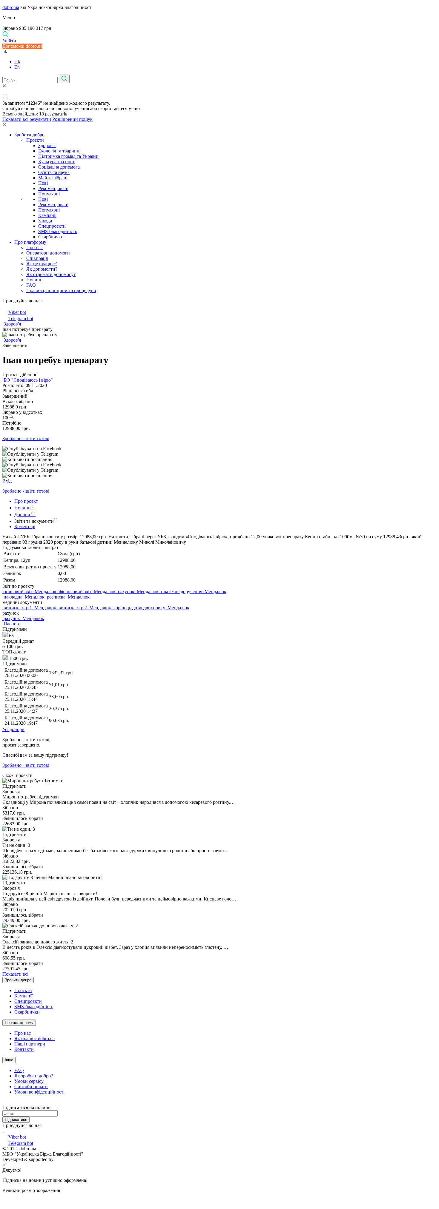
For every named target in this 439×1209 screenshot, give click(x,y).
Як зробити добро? (33, 1075)
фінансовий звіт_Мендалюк (87, 591)
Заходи (45, 220)
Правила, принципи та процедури (61, 290)
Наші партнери (29, 1043)
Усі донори (13, 729)
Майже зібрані (52, 177)
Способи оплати (31, 1086)
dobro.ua (10, 7)
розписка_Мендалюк (68, 596)
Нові (43, 183)
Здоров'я (47, 145)
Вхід (7, 480)
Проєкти (35, 140)
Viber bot (17, 312)
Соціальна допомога (59, 166)
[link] (219, 448)
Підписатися (16, 1119)
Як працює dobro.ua (34, 1038)
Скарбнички (51, 236)
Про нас (34, 247)
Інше (9, 1060)
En (17, 67)
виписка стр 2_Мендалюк (84, 607)
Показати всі (15, 974)
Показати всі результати (26, 119)
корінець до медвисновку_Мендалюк (150, 607)
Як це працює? (41, 263)
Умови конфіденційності (39, 1091)
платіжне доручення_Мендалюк (193, 591)
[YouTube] (4, 1130)
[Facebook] (3, 1130)
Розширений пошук (72, 119)
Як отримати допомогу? (51, 274)
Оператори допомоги (48, 252)
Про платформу (30, 242)
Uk (17, 61)
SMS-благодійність (57, 231)
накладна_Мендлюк (24, 596)
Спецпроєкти (52, 226)
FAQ (31, 285)
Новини (34, 279)
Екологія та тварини (58, 150)
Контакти (24, 1049)
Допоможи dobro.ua (22, 46)
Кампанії (47, 215)
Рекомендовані (53, 188)
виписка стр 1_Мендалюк (29, 607)
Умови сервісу (29, 1081)
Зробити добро (29, 134)
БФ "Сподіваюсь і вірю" (27, 380)
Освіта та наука (54, 172)
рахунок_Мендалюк (138, 591)
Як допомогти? (41, 269)
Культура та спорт (56, 161)
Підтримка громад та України (68, 156)
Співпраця (37, 258)
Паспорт (11, 623)
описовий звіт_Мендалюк (30, 591)
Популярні (49, 193)
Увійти (9, 40)
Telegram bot (20, 318)
